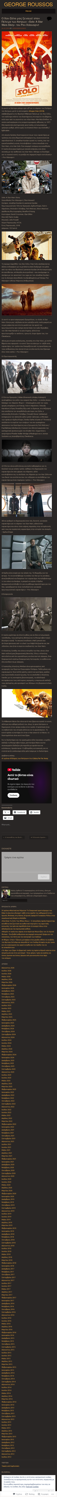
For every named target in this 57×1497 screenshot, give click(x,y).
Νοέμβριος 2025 (8, 994)
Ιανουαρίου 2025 (8, 1023)
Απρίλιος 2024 (7, 1049)
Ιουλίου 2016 (6, 1318)
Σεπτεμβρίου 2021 (9, 1138)
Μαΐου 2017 (6, 1289)
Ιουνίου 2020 (6, 1182)
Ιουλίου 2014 (6, 1387)
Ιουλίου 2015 (6, 1353)
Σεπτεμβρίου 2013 (9, 1416)
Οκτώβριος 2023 (8, 1066)
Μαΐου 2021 (6, 1150)
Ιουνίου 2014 (6, 1390)
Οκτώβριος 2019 (8, 1205)
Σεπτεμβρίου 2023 (9, 1069)
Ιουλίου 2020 (6, 1179)
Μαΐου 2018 (6, 1254)
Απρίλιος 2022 (7, 1118)
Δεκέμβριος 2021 (8, 1130)
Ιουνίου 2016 (6, 1321)
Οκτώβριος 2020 (8, 1170)
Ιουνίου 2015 (6, 1355)
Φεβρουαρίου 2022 (9, 1124)
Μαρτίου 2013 (7, 1434)
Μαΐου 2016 (6, 1324)
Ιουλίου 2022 (6, 1110)
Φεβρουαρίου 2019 (9, 1228)
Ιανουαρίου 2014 (8, 1405)
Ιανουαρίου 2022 (8, 1127)
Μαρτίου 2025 (7, 1017)
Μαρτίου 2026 (7, 982)
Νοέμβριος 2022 (8, 1098)
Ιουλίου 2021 (6, 1144)
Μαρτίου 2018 (7, 1260)
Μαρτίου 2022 (7, 1121)
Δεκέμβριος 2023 (8, 1060)
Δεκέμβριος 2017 (8, 1269)
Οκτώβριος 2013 (8, 1413)
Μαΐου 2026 (6, 976)
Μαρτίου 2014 (7, 1399)
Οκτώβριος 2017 (8, 1274)
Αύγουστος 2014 (8, 1384)
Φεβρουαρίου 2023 (9, 1089)
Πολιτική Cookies (32, 1487)
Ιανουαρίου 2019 (8, 1231)
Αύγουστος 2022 (8, 1107)
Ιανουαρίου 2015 (8, 1370)
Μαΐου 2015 (6, 1358)
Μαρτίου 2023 (7, 1086)
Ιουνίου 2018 (6, 1251)
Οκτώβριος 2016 (8, 1309)
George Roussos (28, 4)
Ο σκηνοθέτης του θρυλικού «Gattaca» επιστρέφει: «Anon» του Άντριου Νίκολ (14, 837)
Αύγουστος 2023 (8, 1072)
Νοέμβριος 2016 (8, 1306)
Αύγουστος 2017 (8, 1280)
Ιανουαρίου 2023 (8, 1092)
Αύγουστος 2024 (8, 1037)
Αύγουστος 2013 (8, 1419)
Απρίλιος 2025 (7, 1014)
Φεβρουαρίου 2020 (9, 1193)
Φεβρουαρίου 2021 (9, 1159)
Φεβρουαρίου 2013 (9, 1436)
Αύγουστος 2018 (8, 1246)
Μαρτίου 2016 (7, 1329)
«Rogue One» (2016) (36, 111)
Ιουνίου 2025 (6, 1008)
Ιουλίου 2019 (6, 1214)
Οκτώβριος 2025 (8, 997)
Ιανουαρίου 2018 (8, 1266)
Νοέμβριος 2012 (8, 1445)
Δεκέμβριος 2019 (8, 1199)
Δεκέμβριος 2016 (8, 1303)
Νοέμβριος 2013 (8, 1410)
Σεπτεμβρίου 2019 (9, 1208)
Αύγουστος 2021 (8, 1141)
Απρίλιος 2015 (7, 1361)
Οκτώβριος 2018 (8, 1240)
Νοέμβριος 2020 (8, 1167)
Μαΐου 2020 (6, 1185)
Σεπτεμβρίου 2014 (9, 1382)
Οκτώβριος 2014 (8, 1379)
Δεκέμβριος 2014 (8, 1373)
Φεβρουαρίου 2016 (9, 1332)
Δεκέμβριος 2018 (8, 1234)
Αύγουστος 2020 (8, 1176)
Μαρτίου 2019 (7, 1225)
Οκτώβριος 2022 (8, 1101)
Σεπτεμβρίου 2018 (9, 1243)
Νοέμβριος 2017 (8, 1272)
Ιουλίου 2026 (6, 971)
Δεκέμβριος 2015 (8, 1338)
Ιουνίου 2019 (6, 1217)
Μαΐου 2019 (6, 1219)
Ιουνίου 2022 (6, 1112)
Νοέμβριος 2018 (8, 1237)
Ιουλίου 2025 (6, 1005)
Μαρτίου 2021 (7, 1156)
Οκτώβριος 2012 (8, 1448)
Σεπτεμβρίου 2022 (9, 1104)
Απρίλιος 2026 (7, 979)
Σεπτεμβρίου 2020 (9, 1173)
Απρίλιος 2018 (7, 1257)
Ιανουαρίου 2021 (8, 1162)
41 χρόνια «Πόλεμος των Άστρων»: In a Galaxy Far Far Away (25, 758)
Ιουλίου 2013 (6, 1422)
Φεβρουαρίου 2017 (9, 1298)
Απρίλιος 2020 (7, 1188)
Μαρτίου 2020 (7, 1190)
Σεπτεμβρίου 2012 (9, 1451)
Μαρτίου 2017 (7, 1295)
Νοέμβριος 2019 (8, 1202)
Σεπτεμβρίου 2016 (9, 1312)
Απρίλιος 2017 (7, 1292)
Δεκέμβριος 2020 (8, 1164)
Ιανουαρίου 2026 (8, 988)
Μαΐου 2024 (6, 1046)
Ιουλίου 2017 (6, 1283)
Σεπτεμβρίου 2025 (9, 1000)
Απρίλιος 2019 (7, 1222)
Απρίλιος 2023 (7, 1083)
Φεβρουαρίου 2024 (9, 1054)
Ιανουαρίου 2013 (8, 1439)
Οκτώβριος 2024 (8, 1031)
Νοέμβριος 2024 (8, 1028)
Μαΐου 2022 (6, 1115)
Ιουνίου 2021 (6, 1147)
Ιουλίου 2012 (6, 1457)
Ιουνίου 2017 (6, 1286)
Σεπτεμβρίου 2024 (9, 1034)
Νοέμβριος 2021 (8, 1133)
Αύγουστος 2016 (8, 1315)
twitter (5, 1463)
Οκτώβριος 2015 (8, 1344)
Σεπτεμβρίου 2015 (9, 1347)
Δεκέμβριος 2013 (8, 1408)
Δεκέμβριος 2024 (8, 1026)
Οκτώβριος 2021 (8, 1136)
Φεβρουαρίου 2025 (9, 1020)
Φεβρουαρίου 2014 (9, 1402)
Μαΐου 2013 (6, 1428)
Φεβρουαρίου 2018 (9, 1263)
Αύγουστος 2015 (8, 1350)
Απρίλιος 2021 (7, 1153)
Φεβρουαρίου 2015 (9, 1367)
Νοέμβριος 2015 (8, 1341)
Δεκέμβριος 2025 (8, 991)
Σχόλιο (44, 877)
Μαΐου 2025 (6, 1011)
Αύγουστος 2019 (8, 1211)
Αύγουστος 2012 (8, 1454)
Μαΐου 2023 (6, 1081)
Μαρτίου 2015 (7, 1364)
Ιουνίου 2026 (6, 974)
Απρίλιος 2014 (7, 1396)
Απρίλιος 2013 (7, 1431)
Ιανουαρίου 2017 (8, 1300)
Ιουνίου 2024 (6, 1043)
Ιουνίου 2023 (6, 1078)
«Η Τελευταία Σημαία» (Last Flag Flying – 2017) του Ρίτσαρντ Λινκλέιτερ (39, 837)
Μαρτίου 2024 (7, 1052)
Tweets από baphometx (10, 1466)
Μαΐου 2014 (6, 1393)
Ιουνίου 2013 (6, 1425)
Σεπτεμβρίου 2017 (9, 1277)
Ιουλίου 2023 (6, 1075)
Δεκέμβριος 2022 (8, 1095)
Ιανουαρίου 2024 (8, 1057)
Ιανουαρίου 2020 (8, 1196)
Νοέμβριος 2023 (8, 1063)
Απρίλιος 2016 (7, 1326)
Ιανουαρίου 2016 (8, 1335)
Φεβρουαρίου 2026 (9, 985)
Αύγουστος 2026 (8, 968)
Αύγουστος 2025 (8, 1002)
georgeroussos (19, 28)
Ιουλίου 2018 (6, 1248)
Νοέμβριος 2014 (8, 1376)
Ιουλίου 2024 (6, 1040)
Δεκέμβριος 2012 (8, 1442)
